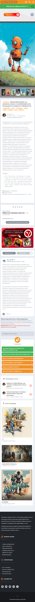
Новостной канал (6, 573)
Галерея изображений (8, 544)
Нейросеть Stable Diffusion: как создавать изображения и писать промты (16, 385)
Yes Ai (29, 194)
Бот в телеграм (6, 567)
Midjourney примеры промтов (13, 213)
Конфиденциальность (8, 550)
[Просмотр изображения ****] (17, 422)
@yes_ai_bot (24, 523)
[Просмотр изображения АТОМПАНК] (17, 485)
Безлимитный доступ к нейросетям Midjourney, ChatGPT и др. (13, 349)
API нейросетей (6, 571)
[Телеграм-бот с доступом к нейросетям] (17, 238)
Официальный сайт (7, 548)
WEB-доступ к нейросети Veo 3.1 (16, 6)
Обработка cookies (7, 552)
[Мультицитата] (3, 314)
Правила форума (6, 554)
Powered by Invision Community (18, 599)
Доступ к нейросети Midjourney (12, 371)
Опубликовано (15, 261)
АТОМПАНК (5, 502)
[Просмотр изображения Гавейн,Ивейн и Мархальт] (17, 453)
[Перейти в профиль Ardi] (4, 115)
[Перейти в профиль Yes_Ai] (4, 261)
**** (3, 439)
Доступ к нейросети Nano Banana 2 (13, 358)
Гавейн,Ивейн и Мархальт (9, 464)
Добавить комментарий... (10, 333)
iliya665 (5, 441)
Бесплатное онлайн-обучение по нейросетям (16, 354)
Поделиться (9, 253)
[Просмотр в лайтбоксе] (17, 54)
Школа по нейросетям (8, 569)
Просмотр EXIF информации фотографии (17, 222)
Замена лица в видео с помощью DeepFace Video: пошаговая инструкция (16, 393)
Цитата (8, 314)
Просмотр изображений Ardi (14, 117)
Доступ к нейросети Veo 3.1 (11, 367)
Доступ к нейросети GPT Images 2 (13, 362)
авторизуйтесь (18, 322)
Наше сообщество (7, 546)
